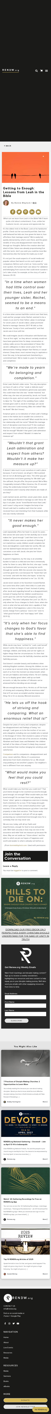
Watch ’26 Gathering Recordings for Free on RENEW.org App (25, 1180)
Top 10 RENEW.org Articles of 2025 (25, 1241)
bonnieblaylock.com (18, 845)
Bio (35, 203)
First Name (9, 1002)
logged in (17, 870)
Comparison (8, 754)
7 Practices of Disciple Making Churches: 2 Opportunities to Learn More (25, 1063)
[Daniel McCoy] (5, 1275)
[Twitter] (14, 1323)
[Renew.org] (5, 1160)
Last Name (9, 1010)
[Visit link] (41, 71)
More (45, 1102)
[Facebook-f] (5, 1323)
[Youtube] (18, 1323)
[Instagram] (9, 1323)
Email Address (11, 994)
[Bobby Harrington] (5, 1102)
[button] (46, 71)
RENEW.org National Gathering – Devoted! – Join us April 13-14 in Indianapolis (25, 1123)
